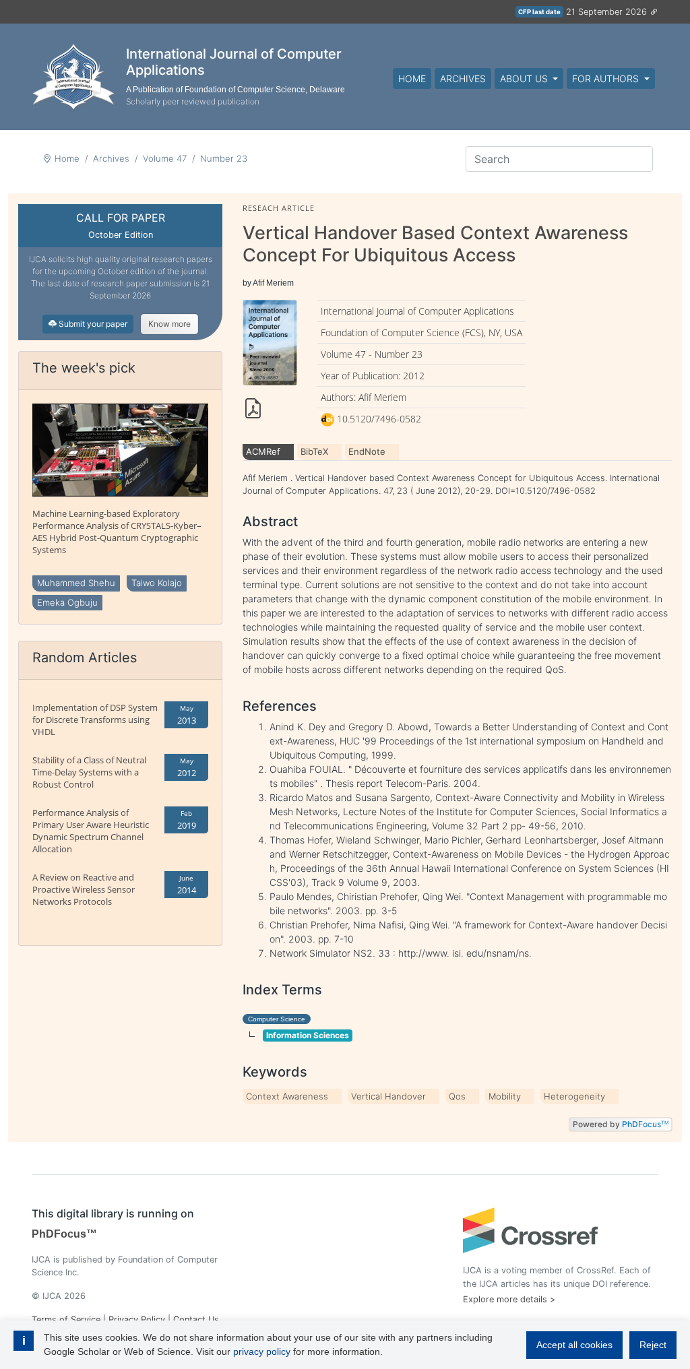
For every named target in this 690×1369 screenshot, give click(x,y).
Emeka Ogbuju (67, 602)
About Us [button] (525, 78)
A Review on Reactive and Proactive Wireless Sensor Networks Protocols (83, 889)
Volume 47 (165, 158)
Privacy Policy (136, 1319)
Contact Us (196, 1319)
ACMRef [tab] (263, 451)
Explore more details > (509, 1299)
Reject (652, 1344)
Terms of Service (66, 1319)
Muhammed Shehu (76, 582)
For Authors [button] (606, 78)
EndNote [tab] (366, 451)
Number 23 (223, 158)
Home (412, 78)
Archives (463, 78)
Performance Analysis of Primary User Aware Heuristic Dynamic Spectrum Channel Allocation (90, 830)
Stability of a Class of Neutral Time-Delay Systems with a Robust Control (89, 772)
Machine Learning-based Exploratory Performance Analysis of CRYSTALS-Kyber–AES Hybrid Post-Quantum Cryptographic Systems (116, 531)
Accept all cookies (574, 1344)
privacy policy (261, 1351)
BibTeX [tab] (314, 451)
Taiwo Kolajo (156, 582)
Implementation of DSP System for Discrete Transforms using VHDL (95, 719)
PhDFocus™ (64, 1234)
